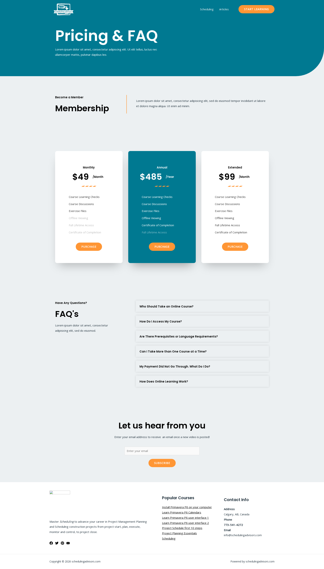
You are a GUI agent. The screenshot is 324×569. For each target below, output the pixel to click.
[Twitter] (56, 543)
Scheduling (207, 9)
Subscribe (162, 463)
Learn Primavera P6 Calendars (181, 512)
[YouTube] (68, 543)
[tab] (202, 306)
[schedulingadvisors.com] (64, 9)
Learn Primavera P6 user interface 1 (185, 517)
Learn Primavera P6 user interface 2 (185, 523)
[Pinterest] (62, 543)
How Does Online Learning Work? (164, 381)
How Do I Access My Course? (161, 321)
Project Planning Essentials (179, 533)
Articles (224, 9)
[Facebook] (51, 543)
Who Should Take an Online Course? (167, 306)
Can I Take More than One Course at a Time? (173, 351)
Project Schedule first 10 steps (182, 528)
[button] (89, 247)
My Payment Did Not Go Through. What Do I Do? (175, 366)
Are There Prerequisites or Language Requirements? (179, 336)
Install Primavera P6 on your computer (187, 507)
